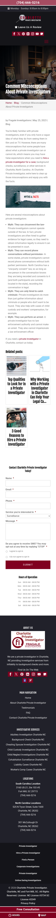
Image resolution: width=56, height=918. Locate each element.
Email (9, 489)
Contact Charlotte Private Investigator (28, 717)
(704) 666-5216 (28, 795)
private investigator (29, 339)
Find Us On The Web (28, 669)
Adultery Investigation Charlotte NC (28, 734)
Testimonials (28, 707)
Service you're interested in (21, 512)
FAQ (28, 712)
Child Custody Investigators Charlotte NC (28, 749)
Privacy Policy (28, 903)
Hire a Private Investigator (28, 853)
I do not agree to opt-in (19, 557)
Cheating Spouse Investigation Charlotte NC (28, 744)
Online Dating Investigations (28, 880)
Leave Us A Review (29, 27)
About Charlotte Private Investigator (28, 702)
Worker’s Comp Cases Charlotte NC (28, 769)
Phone (10, 501)
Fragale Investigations (20, 120)
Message (11, 521)
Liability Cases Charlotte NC (28, 764)
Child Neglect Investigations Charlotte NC (28, 754)
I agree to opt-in (16, 551)
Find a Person (28, 860)
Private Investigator (28, 846)
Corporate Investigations (28, 866)
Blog (8, 124)
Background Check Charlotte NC (28, 739)
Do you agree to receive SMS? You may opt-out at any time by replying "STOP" (26, 545)
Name (10, 478)
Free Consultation (28, 909)
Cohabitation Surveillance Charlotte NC (28, 759)
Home (28, 697)
